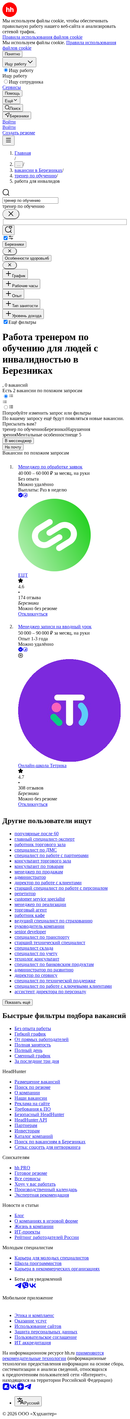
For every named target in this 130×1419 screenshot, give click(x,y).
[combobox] (30, 200)
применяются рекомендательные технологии (53, 1355)
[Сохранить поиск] (8, 230)
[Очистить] (10, 214)
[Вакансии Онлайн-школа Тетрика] (71, 711)
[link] (12, 108)
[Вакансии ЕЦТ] (71, 536)
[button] (9, 121)
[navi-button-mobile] (8, 141)
